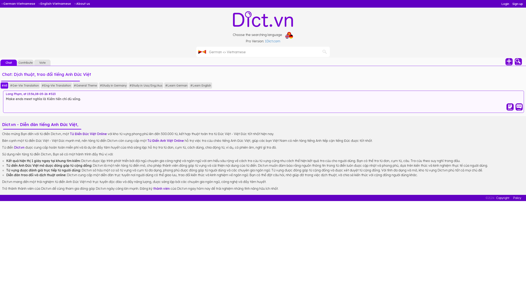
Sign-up (517, 4)
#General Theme (85, 85)
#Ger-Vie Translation (24, 85)
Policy (517, 198)
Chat (9, 63)
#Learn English (200, 85)
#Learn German (176, 85)
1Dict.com (272, 41)
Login (505, 4)
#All (4, 85)
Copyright (502, 198)
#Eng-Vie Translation (56, 85)
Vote (42, 63)
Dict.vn (19, 147)
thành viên (161, 188)
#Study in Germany (113, 85)
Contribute (25, 63)
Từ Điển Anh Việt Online (165, 141)
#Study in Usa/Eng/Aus (145, 85)
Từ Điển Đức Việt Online (88, 134)
